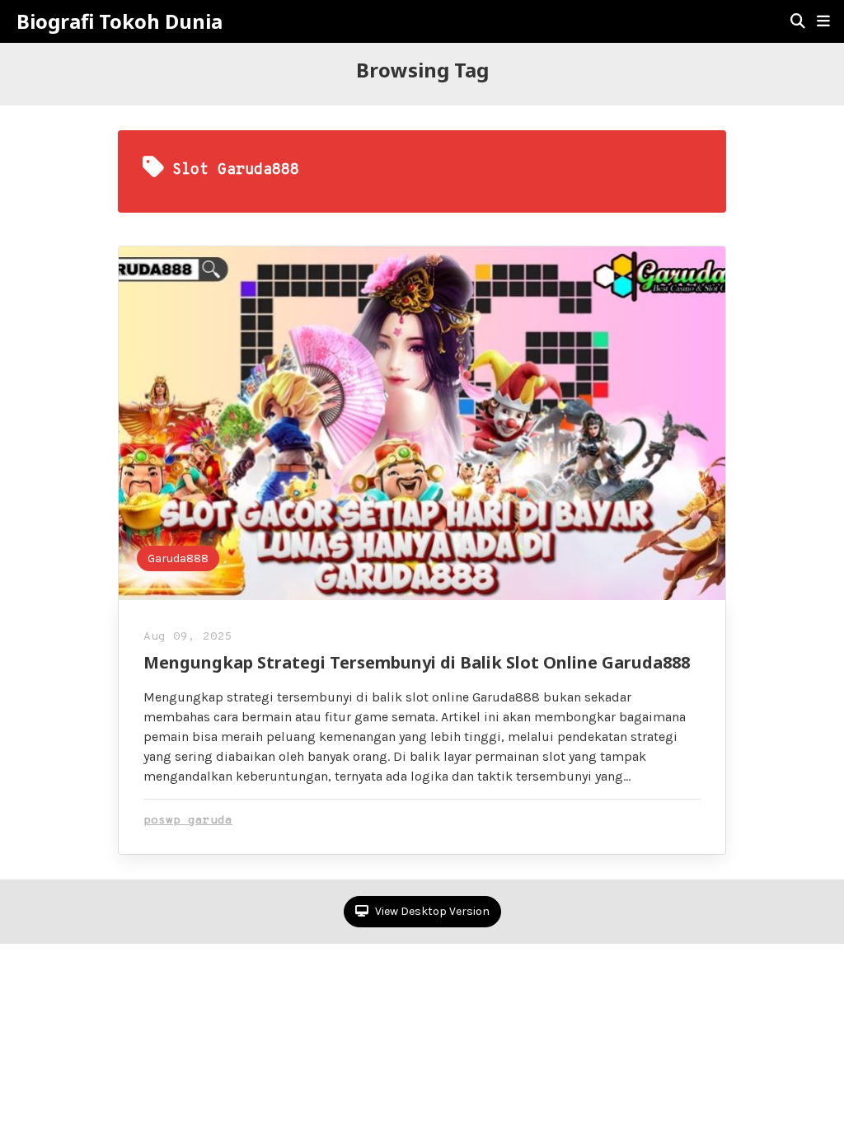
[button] (823, 21)
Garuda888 (178, 558)
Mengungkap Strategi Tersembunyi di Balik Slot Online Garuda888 (416, 662)
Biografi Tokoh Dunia (119, 21)
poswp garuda (187, 821)
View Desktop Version (431, 911)
